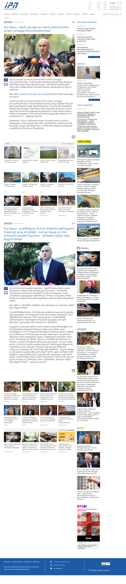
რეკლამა (36, 562)
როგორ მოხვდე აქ (68, 143)
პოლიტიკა (15, 14)
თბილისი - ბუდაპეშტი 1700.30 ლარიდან (47, 185)
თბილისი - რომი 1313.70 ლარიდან (65, 185)
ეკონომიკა (60, 14)
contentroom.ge (8, 451)
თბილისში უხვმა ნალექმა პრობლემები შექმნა (86, 29)
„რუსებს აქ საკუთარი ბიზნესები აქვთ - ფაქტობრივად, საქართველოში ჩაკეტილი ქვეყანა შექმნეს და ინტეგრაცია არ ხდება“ (88, 495)
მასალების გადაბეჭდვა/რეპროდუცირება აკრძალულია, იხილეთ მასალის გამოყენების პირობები (21, 568)
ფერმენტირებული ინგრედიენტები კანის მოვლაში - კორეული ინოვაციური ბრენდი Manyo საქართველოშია (65, 447)
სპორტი (68, 14)
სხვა (6, 18)
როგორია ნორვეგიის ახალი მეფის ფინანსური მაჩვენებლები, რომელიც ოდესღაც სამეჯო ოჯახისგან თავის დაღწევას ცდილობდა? (30, 422)
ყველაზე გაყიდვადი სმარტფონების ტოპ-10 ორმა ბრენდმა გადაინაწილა (11, 420)
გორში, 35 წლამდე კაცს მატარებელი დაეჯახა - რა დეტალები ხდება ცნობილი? (48, 210)
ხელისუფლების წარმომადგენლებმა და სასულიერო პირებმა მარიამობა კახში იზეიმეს (88, 50)
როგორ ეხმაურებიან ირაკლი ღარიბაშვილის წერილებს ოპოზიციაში (47, 419)
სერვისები (27, 562)
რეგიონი (52, 14)
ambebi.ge (7, 401)
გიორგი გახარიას (61, 121)
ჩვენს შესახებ (17, 562)
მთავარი (7, 14)
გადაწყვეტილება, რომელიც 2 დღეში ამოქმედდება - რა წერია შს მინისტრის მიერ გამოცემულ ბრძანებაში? (30, 211)
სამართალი (24, 14)
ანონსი (92, 14)
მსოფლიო (44, 14)
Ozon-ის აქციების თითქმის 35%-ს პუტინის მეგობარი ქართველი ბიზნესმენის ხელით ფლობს (88, 471)
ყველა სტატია (93, 99)
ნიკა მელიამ (66, 87)
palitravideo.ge (8, 215)
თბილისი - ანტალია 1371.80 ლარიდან (10, 185)
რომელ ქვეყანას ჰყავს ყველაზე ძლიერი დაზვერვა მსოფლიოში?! (88, 239)
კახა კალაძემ (43, 94)
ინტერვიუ (81, 64)
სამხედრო (76, 14)
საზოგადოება (34, 14)
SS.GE (7, 143)
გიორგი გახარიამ (27, 94)
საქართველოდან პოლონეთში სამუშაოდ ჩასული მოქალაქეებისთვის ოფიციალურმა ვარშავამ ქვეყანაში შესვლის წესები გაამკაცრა (66, 423)
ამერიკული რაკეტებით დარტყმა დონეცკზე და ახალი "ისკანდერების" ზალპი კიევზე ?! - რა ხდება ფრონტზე (88, 162)
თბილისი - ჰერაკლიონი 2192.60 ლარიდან (29, 185)
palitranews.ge (44, 425)
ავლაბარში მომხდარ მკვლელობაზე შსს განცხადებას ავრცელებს (66, 209)
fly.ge (5, 192)
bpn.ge (90, 2)
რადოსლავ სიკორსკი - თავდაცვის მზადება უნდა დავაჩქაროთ (86, 39)
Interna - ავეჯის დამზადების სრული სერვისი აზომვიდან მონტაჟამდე (12, 445)
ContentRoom (70, 430)
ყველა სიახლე (93, 57)
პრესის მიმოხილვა (85, 105)
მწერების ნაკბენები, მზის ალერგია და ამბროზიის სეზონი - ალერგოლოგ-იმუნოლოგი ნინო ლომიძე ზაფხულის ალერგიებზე (30, 447)
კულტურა (85, 14)
